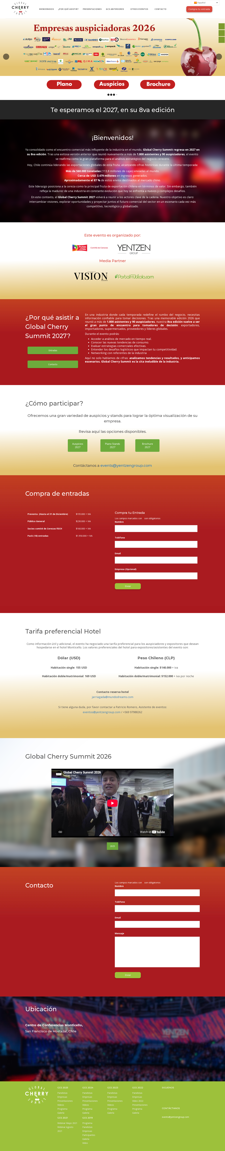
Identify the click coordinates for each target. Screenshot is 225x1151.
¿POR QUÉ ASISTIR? (68, 9)
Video (85, 1143)
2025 (112, 846)
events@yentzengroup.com (126, 465)
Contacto (52, 364)
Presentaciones (65, 1100)
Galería (60, 1112)
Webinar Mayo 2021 (67, 1123)
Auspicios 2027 (77, 445)
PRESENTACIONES (92, 9)
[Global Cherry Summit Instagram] (163, 1101)
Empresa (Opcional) (125, 569)
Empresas (62, 1096)
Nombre (120, 521)
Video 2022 (137, 1100)
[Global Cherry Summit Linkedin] (163, 1093)
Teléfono (120, 537)
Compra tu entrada (199, 9)
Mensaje (120, 933)
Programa (62, 1108)
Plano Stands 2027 (112, 445)
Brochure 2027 (147, 445)
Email (119, 553)
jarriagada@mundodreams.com (112, 697)
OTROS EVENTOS (139, 9)
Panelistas (62, 1092)
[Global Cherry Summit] (20, 4)
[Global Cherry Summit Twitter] (222, 26)
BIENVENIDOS (46, 9)
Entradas (53, 350)
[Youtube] (170, 1101)
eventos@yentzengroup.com (101, 712)
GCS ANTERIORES (115, 9)
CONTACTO (161, 9)
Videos (60, 1104)
